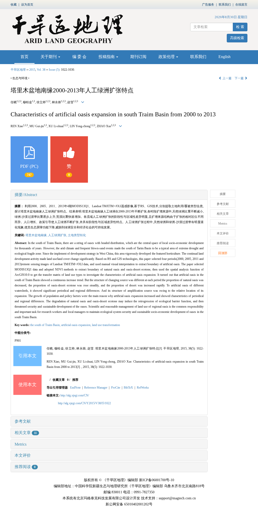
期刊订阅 (138, 57)
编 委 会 (79, 57)
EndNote (75, 387)
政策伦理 (167, 57)
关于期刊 (49, 57)
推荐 (75, 380)
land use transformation (106, 325)
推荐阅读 (25, 467)
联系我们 (225, 4)
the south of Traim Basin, (45, 325)
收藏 (14, 4)
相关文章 (26, 432)
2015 (32, 69)
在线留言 (241, 4)
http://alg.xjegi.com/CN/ (74, 395)
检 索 (240, 27)
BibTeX (128, 387)
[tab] (109, 195)
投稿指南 (107, 57)
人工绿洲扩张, (58, 235)
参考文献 (23, 421)
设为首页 (27, 4)
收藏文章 (59, 380)
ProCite (115, 387)
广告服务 (208, 4)
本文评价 (23, 455)
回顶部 (222, 253)
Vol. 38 (41, 69)
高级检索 (237, 38)
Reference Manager (95, 387)
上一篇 (227, 78)
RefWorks (143, 387)
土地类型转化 (77, 235)
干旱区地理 (18, 69)
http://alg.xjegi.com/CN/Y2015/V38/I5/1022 (84, 403)
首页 (24, 57)
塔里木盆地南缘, (36, 235)
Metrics (20, 444)
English (224, 57)
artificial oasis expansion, (76, 325)
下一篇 (239, 78)
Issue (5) (54, 69)
